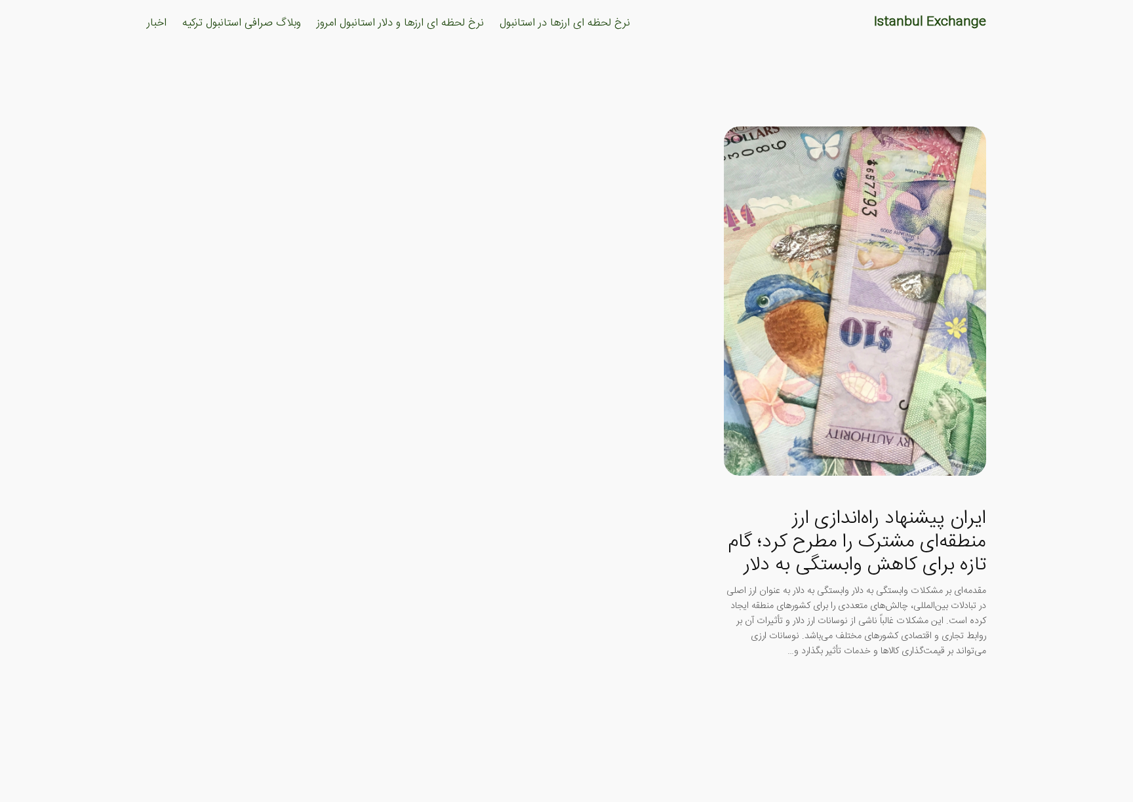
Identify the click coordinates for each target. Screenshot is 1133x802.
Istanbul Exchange (930, 22)
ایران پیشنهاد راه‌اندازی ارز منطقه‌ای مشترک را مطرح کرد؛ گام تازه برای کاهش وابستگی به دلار (857, 542)
